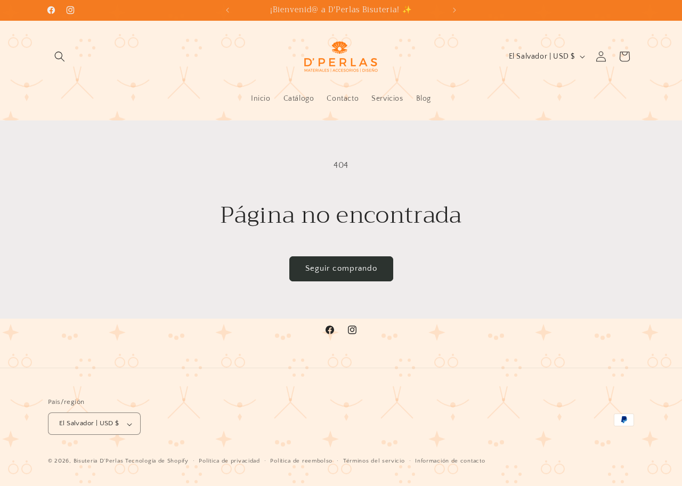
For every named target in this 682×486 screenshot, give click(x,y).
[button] (59, 56)
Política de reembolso (301, 461)
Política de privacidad (229, 461)
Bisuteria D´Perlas (99, 461)
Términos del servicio (374, 461)
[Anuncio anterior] (227, 10)
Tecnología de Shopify (157, 461)
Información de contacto (450, 461)
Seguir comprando (341, 268)
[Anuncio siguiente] (454, 10)
